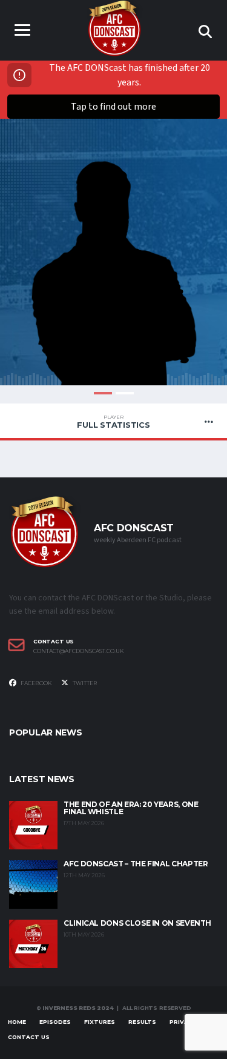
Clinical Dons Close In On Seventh (137, 923)
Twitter (84, 683)
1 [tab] (103, 393)
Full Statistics (113, 422)
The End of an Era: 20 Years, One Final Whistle (131, 808)
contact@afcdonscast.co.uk (78, 651)
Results (142, 1021)
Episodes (55, 1021)
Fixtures (99, 1021)
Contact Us (29, 1037)
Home (17, 1021)
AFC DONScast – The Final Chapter (136, 863)
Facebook (35, 683)
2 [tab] (125, 393)
